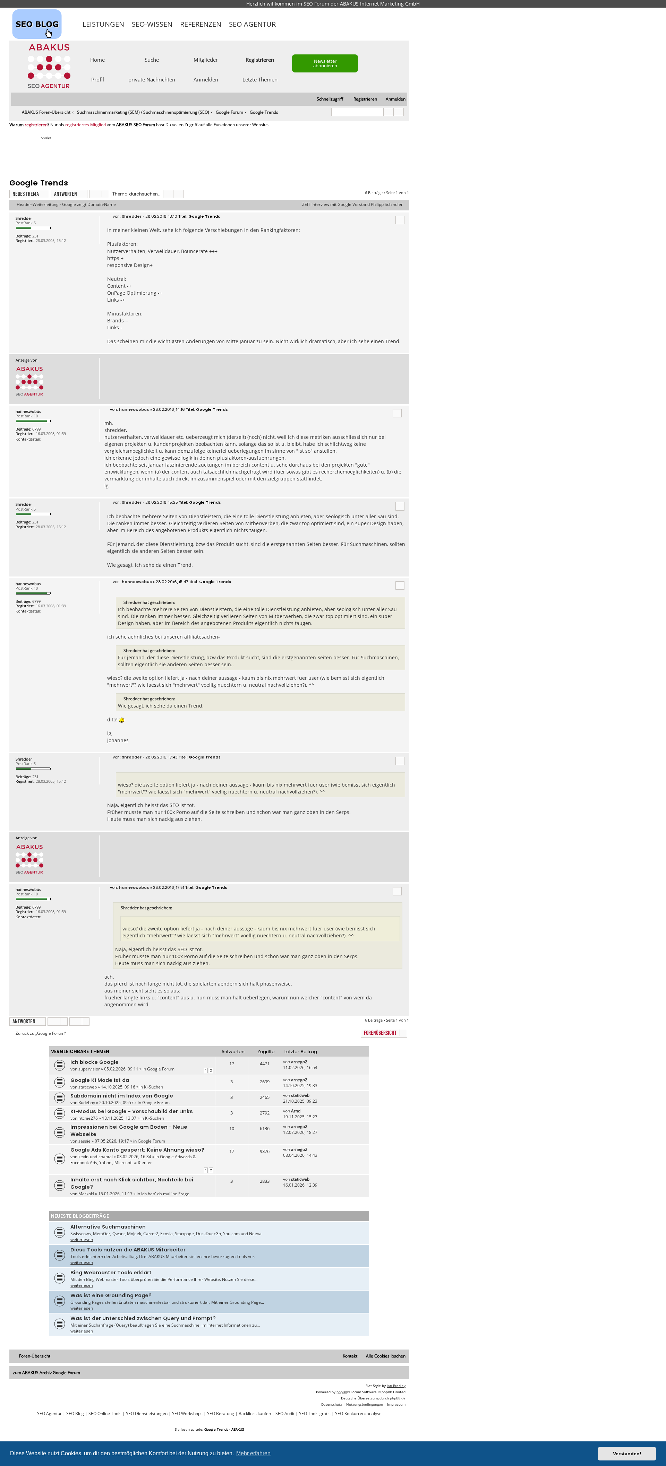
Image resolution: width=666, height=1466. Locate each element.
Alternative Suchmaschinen (108, 1226)
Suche (152, 59)
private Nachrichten (151, 79)
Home (97, 59)
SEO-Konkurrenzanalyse (358, 1413)
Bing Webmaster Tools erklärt (111, 1272)
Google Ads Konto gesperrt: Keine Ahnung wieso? (137, 1149)
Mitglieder (206, 59)
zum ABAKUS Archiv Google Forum (46, 1373)
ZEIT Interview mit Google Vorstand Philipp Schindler (352, 204)
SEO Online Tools (104, 1413)
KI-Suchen (153, 1087)
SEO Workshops (187, 1413)
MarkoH (86, 1194)
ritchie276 (88, 1118)
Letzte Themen (260, 79)
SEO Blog (75, 1413)
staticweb (87, 1087)
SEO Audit (284, 1413)
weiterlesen (81, 1239)
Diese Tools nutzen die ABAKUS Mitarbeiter (128, 1249)
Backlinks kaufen (255, 1413)
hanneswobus (28, 411)
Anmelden (206, 79)
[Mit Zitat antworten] (399, 220)
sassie (84, 1141)
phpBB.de (397, 1398)
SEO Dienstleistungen (147, 1413)
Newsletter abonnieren (325, 63)
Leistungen (103, 24)
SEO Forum (316, 3)
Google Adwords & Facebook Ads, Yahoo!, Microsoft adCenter (133, 1159)
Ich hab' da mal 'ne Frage (165, 1194)
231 (35, 236)
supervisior (89, 1069)
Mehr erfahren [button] (253, 1453)
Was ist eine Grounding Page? (111, 1295)
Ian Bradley (396, 1385)
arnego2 (299, 1062)
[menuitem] (392, 99)
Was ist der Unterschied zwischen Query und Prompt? (143, 1318)
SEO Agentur (252, 24)
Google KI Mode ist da (99, 1080)
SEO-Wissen (152, 24)
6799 (36, 429)
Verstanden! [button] (627, 1453)
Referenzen (200, 24)
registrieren (36, 125)
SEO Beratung (220, 1413)
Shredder (24, 218)
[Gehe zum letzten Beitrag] (310, 1062)
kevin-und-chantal (95, 1157)
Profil (97, 79)
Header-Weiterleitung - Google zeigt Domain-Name (66, 204)
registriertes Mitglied (85, 125)
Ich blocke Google (94, 1062)
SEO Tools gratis (315, 1413)
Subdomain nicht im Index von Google (121, 1095)
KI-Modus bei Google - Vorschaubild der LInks (131, 1111)
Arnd (295, 1111)
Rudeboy (86, 1102)
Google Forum (160, 1069)
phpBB (341, 1391)
